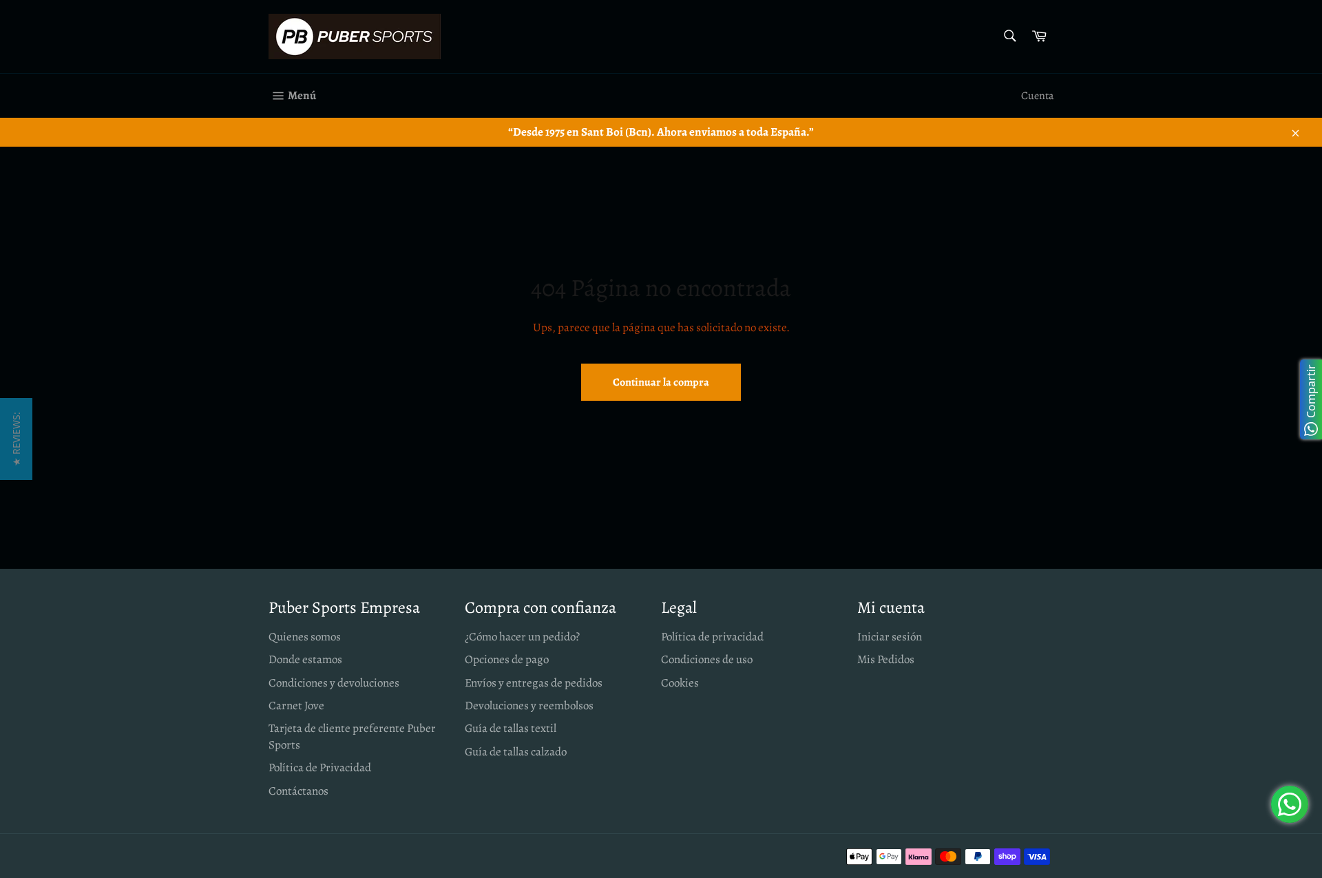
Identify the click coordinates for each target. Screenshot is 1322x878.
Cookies (680, 683)
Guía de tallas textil (510, 728)
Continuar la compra (661, 382)
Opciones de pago (507, 659)
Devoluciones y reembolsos (529, 705)
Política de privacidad (712, 637)
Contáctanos (298, 791)
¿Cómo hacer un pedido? (522, 637)
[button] (16, 439)
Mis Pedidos (885, 659)
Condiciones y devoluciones (334, 683)
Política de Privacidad (320, 767)
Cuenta (1037, 95)
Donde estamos (305, 659)
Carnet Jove (296, 705)
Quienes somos (305, 637)
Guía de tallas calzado (516, 752)
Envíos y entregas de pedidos (533, 683)
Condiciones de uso (707, 659)
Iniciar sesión (889, 637)
